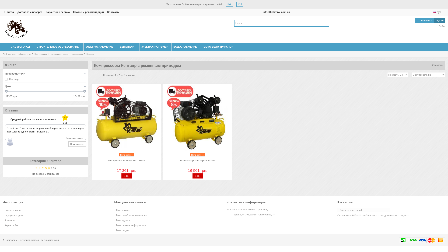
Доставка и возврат (29, 11)
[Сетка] (94, 75)
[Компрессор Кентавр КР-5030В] (197, 121)
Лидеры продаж (14, 215)
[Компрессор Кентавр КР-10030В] (126, 121)
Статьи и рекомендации (88, 11)
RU (239, 4)
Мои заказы (123, 210)
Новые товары (13, 210)
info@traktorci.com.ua (276, 11)
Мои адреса (123, 220)
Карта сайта (11, 225)
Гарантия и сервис (58, 11)
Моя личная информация (131, 225)
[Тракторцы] (16, 29)
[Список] (97, 75)
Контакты (113, 11)
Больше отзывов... (75, 138)
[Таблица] (100, 75)
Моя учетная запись (130, 202)
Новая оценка (77, 143)
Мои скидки (122, 230)
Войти (441, 26)
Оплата (9, 11)
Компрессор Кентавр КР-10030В (126, 160)
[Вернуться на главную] (1, 54)
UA (229, 4)
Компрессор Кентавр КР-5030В (197, 160)
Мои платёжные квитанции (131, 215)
